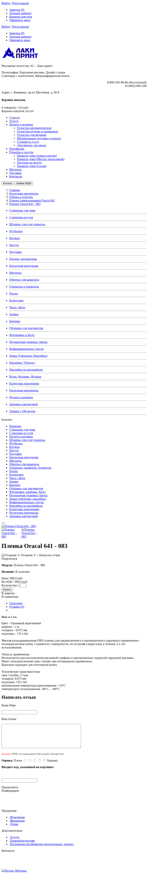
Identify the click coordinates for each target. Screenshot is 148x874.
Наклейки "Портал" (22, 362)
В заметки (8, 593)
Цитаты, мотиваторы (23, 259)
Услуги (14, 837)
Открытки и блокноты (24, 286)
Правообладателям (22, 840)
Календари (16, 300)
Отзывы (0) (16, 606)
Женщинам (17, 820)
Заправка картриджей (23, 404)
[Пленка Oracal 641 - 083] (19, 526)
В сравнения (10, 596)
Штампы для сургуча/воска (27, 224)
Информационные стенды (26, 348)
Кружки (14, 238)
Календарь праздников (24, 383)
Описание (16, 603)
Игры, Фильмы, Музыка (25, 376)
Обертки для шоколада (24, 279)
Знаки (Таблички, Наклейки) (28, 355)
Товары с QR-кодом (22, 411)
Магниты (15, 272)
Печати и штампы (21, 397)
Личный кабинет (20, 13)
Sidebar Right (23, 183)
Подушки (15, 252)
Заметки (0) (16, 9)
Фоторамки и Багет (22, 335)
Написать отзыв (49, 555)
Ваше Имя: (9, 705)
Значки (13, 314)
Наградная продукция (23, 265)
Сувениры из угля (21, 217)
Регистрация (20, 3)
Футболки (16, 231)
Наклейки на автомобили (26, 369)
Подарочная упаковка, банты (28, 342)
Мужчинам (17, 817)
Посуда (14, 245)
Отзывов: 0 (28, 555)
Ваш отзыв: (9, 719)
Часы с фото (17, 307)
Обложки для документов (26, 328)
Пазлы (13, 293)
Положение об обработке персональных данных (42, 844)
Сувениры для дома (22, 210)
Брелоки (14, 321)
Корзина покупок (20, 16)
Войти (6, 3)
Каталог (7, 183)
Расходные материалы (23, 390)
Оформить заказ (19, 20)
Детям (14, 824)
